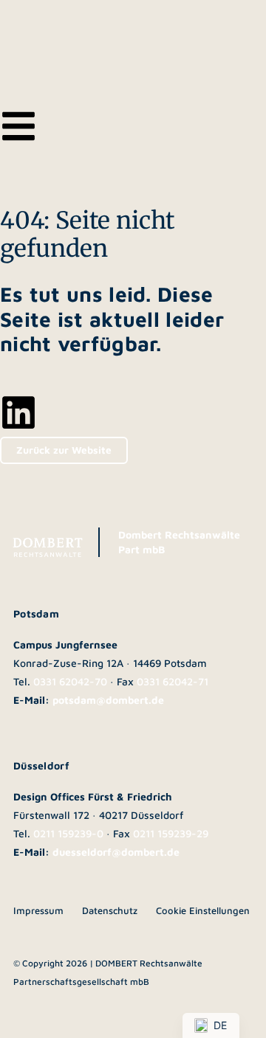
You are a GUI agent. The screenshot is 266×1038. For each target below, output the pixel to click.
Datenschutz (109, 910)
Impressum (38, 910)
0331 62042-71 (172, 681)
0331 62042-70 (70, 681)
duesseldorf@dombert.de (116, 851)
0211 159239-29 (170, 833)
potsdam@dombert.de (108, 699)
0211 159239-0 (68, 833)
